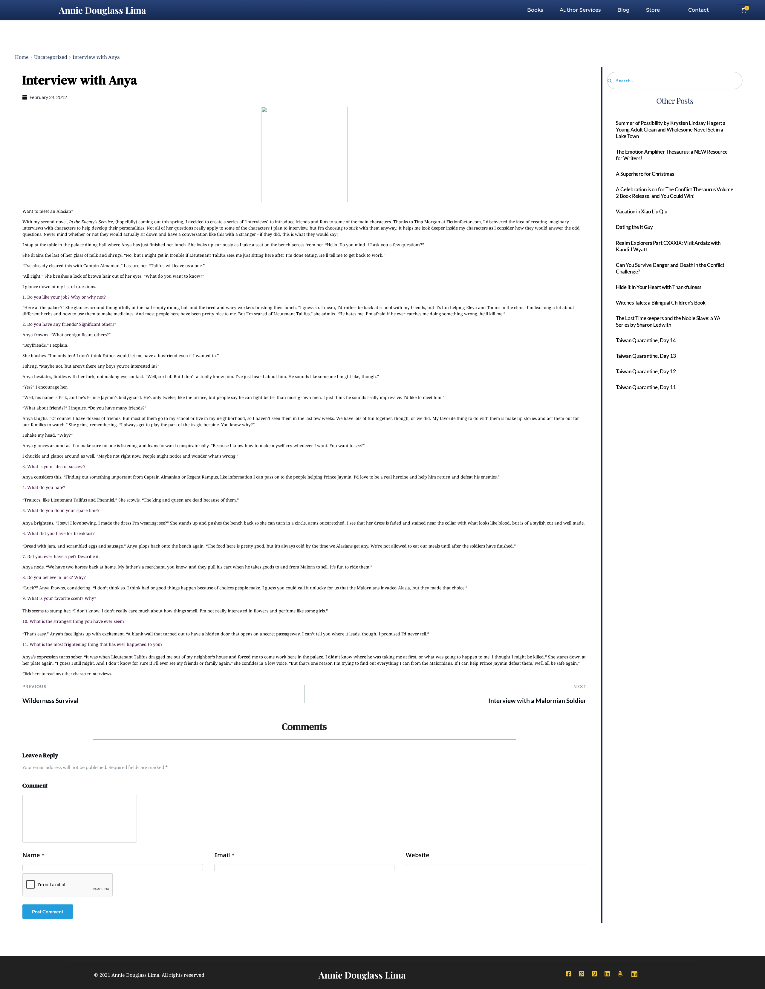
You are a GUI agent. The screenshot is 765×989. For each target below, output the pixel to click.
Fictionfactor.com (463, 221)
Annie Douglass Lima (102, 10)
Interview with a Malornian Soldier (537, 700)
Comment (35, 785)
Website (417, 855)
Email (224, 855)
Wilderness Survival (50, 700)
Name (33, 855)
